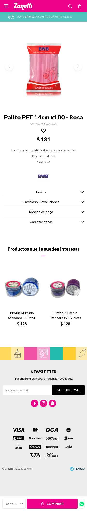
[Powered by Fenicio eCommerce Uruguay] (77, 468)
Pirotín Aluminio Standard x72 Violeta (65, 315)
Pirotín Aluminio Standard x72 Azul (22, 315)
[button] (78, 293)
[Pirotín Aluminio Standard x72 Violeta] (65, 287)
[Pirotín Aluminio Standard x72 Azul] (21, 287)
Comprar (55, 504)
